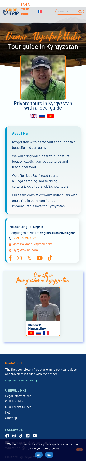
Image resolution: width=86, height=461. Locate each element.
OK (39, 454)
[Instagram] (14, 436)
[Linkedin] (28, 436)
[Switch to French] (40, 12)
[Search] (80, 11)
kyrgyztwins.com (25, 250)
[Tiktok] (21, 436)
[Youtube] (35, 436)
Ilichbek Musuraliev (37, 326)
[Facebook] (7, 436)
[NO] (79, 449)
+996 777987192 (25, 238)
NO (49, 454)
